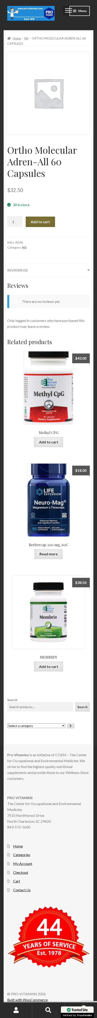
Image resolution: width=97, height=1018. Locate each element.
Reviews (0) (17, 270)
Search (12, 700)
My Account (22, 863)
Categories (21, 854)
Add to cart (40, 222)
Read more (48, 554)
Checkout (20, 872)
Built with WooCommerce (27, 1000)
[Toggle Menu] (68, 10)
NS (26, 38)
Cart (16, 881)
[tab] (48, 270)
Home (17, 38)
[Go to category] (70, 726)
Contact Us (22, 890)
